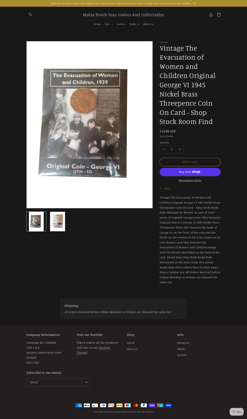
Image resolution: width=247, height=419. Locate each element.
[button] (30, 15)
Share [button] (167, 188)
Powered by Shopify (145, 412)
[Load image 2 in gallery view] (57, 221)
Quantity (164, 142)
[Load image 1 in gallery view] (36, 221)
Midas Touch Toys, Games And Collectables (117, 412)
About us (132, 348)
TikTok (181, 348)
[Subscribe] (86, 382)
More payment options (190, 180)
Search (131, 342)
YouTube (182, 355)
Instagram (183, 342)
